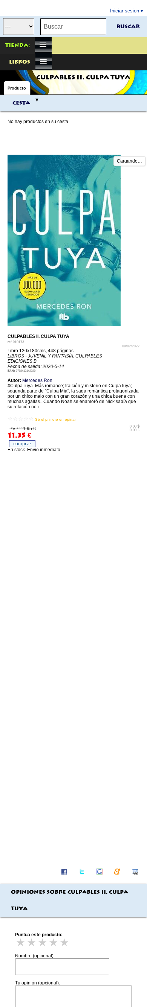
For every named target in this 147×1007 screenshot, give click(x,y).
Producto (17, 88)
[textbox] (73, 26)
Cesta (21, 103)
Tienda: (17, 45)
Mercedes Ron (37, 380)
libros (19, 62)
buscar (128, 26)
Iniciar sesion (124, 11)
